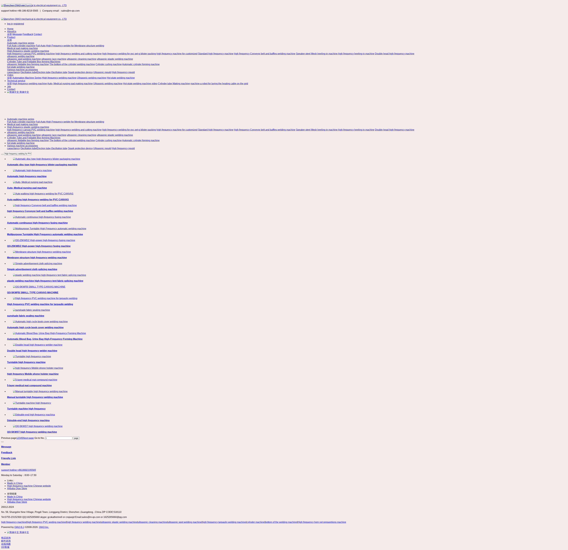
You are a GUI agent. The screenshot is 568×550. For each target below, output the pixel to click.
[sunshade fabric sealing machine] (31, 310)
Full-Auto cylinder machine (21, 121)
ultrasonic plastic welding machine (115, 135)
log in (10, 23)
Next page (28, 438)
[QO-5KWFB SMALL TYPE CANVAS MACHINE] (39, 287)
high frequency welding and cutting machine (78, 129)
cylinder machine (255, 522)
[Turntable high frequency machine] (32, 356)
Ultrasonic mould (102, 148)
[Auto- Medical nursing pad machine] (33, 182)
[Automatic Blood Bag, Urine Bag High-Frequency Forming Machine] (49, 333)
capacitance (13, 148)
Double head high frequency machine (394, 129)
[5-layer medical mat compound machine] (35, 379)
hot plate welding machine (21, 143)
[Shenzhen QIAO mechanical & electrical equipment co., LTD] (284, 5)
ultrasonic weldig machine (20, 132)
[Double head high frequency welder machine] (37, 345)
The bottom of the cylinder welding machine (72, 140)
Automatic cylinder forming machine (141, 140)
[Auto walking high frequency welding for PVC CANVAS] (43, 193)
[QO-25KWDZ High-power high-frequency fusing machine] (44, 240)
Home (10, 29)
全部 (9, 34)
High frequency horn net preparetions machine (322, 522)
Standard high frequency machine (215, 129)
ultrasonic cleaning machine (81, 135)
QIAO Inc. (44, 527)
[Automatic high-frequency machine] (32, 170)
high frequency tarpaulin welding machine (224, 522)
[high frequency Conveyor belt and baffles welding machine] (45, 205)
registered (18, 23)
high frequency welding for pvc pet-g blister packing (129, 129)
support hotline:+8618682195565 (18, 470)
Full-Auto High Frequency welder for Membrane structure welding (70, 121)
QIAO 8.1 (19, 527)
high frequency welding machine (84, 522)
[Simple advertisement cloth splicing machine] (37, 263)
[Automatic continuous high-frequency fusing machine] (42, 217)
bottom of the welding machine (281, 522)
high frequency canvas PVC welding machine (31, 129)
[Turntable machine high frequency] (32, 403)
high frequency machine (13, 522)
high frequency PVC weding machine (46, 522)
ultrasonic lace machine (53, 135)
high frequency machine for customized (176, 129)
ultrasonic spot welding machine (24, 135)
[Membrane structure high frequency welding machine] (42, 252)
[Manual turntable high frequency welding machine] (40, 391)
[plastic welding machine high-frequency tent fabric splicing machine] (49, 275)
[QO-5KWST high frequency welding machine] (38, 426)
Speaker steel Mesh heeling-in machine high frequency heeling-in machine (335, 129)
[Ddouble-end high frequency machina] (34, 414)
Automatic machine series (20, 119)
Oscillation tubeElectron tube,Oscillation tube (43, 148)
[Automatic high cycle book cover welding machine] (40, 321)
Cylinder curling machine (109, 140)
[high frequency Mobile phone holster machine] (38, 368)
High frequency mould (123, 148)
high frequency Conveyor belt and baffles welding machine (264, 129)
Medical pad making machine (22, 124)
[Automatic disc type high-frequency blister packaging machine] (46, 159)
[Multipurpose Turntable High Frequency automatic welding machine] (49, 228)
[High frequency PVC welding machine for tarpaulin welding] (45, 298)
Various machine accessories (22, 145)
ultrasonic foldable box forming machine (28, 140)
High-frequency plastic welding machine (28, 127)
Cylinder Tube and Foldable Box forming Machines (33, 137)
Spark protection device (80, 148)
